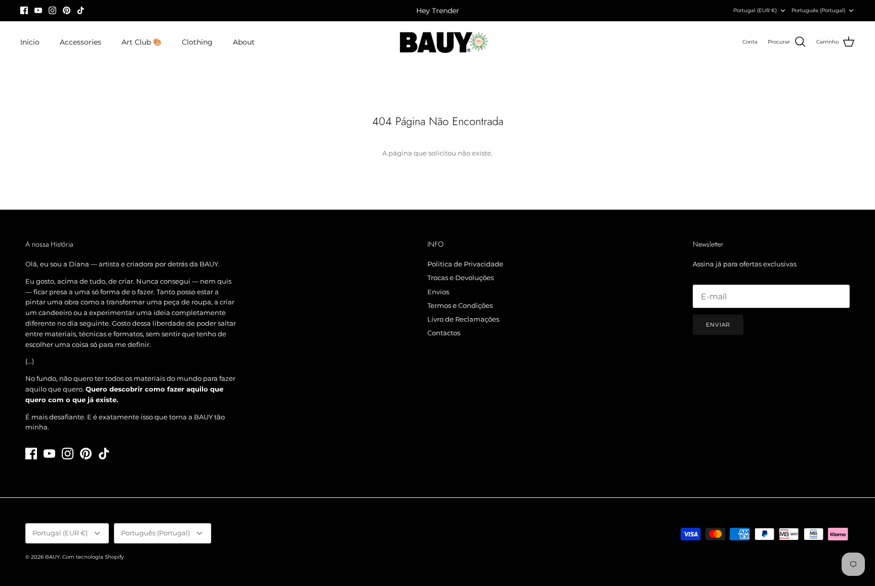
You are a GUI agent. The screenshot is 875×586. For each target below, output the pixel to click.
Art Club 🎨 (142, 42)
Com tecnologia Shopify (93, 557)
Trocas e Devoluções (460, 278)
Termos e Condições (460, 305)
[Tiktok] (81, 10)
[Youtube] (38, 10)
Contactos (443, 333)
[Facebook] (24, 10)
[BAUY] (438, 42)
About (244, 42)
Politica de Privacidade (465, 264)
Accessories (80, 42)
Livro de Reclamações (463, 319)
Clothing (197, 42)
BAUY (52, 557)
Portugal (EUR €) (755, 10)
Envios (438, 292)
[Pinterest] (66, 10)
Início (29, 42)
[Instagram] (52, 10)
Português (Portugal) (818, 10)
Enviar (718, 324)
